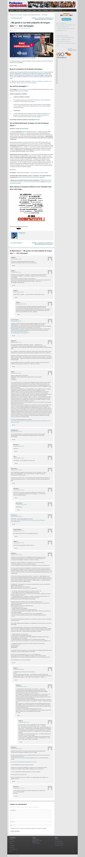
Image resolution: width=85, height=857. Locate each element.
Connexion (57, 839)
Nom (12, 825)
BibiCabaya (13, 515)
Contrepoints (37, 100)
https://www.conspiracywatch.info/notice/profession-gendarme (31, 177)
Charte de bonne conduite (37, 840)
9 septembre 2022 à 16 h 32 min (19, 788)
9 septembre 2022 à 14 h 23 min (21, 686)
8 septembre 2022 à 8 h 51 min (16, 342)
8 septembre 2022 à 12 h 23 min (16, 431)
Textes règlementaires (20, 10)
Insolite (39, 10)
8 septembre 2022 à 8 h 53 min (16, 373)
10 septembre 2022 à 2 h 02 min (21, 504)
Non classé (12, 847)
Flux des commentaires (59, 843)
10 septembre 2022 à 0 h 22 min (23, 722)
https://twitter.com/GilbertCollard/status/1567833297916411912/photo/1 (24, 761)
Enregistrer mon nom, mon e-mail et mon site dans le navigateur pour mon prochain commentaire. (28, 828)
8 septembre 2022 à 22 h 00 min (19, 446)
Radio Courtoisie (31, 101)
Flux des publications (59, 841)
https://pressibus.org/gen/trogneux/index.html (19, 331)
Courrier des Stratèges (42, 72)
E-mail (12, 822)
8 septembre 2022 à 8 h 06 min (21, 303)
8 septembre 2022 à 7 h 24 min (16, 272)
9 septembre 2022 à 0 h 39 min (19, 542)
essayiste (29, 89)
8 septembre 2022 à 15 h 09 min (16, 469)
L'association (12, 845)
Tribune (34, 10)
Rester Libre (37, 119)
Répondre (13, 265)
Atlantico (31, 100)
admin (24, 233)
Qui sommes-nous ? (36, 839)
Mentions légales (35, 841)
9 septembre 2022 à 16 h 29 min (16, 748)
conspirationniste (44, 113)
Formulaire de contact (36, 843)
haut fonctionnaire (23, 89)
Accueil (16, 14)
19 (42, 116)
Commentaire (12, 810)
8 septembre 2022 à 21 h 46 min (19, 530)
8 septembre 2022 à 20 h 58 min (16, 516)
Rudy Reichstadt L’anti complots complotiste (39, 172)
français (49, 89)
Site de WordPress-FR (59, 845)
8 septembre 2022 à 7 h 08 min (16, 258)
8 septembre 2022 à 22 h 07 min (19, 489)
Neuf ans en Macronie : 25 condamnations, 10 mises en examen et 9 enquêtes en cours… (66, 43)
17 (40, 116)
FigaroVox (43, 100)
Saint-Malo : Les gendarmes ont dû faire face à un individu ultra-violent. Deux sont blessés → (42, 18)
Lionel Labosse (14, 319)
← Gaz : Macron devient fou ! (16, 18)
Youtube (15, 65)
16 (23, 107)
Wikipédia (26, 90)
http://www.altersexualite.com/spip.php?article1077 (20, 332)
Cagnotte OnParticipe (66, 19)
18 (41, 116)
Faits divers (28, 10)
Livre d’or (52, 10)
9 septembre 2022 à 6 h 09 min (19, 458)
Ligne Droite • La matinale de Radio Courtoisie (20, 58)
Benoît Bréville (25, 128)
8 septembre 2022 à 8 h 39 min (16, 321)
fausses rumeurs (32, 115)
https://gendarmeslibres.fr (15, 644)
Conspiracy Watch (17, 113)
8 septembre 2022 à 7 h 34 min (19, 292)
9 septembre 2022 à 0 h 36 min (19, 669)
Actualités (11, 10)
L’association (45, 10)
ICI (17, 177)
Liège (19, 90)
